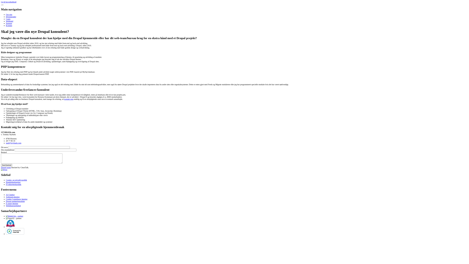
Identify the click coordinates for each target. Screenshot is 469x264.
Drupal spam (6, 167)
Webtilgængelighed (13, 206)
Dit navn (4, 147)
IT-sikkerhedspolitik (13, 184)
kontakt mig (68, 99)
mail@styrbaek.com (13, 143)
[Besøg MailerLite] (14, 216)
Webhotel (9, 21)
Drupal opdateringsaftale (15, 201)
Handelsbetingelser (13, 182)
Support (9, 23)
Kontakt (9, 26)
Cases (8, 19)
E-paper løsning (12, 204)
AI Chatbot (10, 195)
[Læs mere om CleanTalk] (15, 234)
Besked (4, 152)
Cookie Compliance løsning (16, 199)
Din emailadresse (7, 150)
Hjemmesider (11, 17)
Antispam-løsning (13, 197)
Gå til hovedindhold (8, 2)
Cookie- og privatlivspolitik (16, 180)
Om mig (9, 15)
